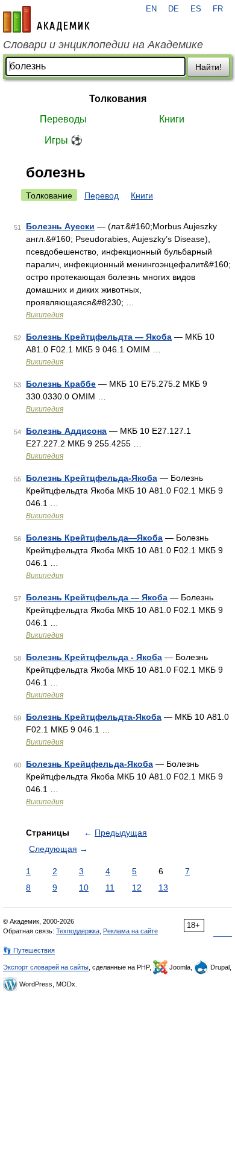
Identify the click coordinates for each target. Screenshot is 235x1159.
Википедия (44, 315)
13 (163, 887)
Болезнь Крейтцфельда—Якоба (94, 537)
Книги (171, 119)
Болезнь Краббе (61, 384)
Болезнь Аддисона (66, 431)
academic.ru (46, 19)
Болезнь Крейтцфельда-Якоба (91, 478)
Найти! (208, 67)
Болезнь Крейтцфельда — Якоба (97, 597)
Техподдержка (77, 931)
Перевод (101, 195)
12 (137, 887)
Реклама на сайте (130, 931)
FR (218, 9)
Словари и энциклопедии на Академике (103, 45)
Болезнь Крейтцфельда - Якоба (94, 657)
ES (195, 9)
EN (151, 9)
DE (173, 9)
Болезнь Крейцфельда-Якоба (89, 764)
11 (109, 887)
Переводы (63, 119)
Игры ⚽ (64, 140)
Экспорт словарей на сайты (46, 967)
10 (84, 887)
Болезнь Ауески (60, 226)
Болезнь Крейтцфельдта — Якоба (99, 336)
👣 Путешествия (29, 950)
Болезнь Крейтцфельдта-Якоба (93, 717)
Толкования (117, 99)
